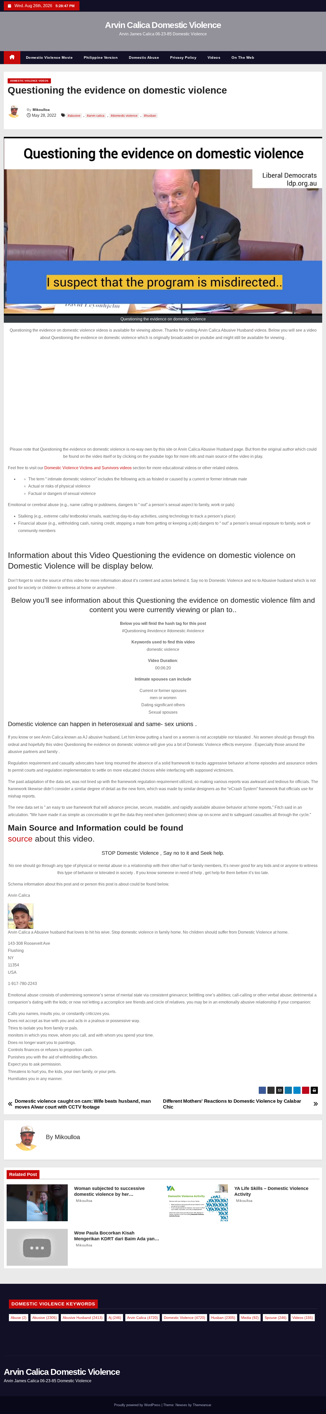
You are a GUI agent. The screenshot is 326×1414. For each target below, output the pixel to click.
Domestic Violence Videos (29, 80)
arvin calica (142, 1318)
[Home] (12, 57)
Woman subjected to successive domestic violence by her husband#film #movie (109, 1194)
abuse (18, 1318)
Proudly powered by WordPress (137, 1405)
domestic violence (184, 1318)
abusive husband (83, 1318)
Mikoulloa (41, 110)
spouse (276, 1318)
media (250, 1318)
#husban (150, 115)
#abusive (74, 115)
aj (114, 1318)
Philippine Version (101, 57)
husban (223, 1318)
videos (302, 1318)
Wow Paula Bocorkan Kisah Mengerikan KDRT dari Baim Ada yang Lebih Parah (115, 1239)
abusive (44, 1318)
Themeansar (202, 1405)
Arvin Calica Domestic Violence (163, 25)
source (20, 838)
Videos (214, 57)
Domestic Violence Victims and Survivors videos (88, 468)
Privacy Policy (183, 57)
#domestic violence (124, 115)
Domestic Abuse (144, 57)
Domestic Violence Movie (49, 57)
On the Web (243, 57)
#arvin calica (95, 115)
